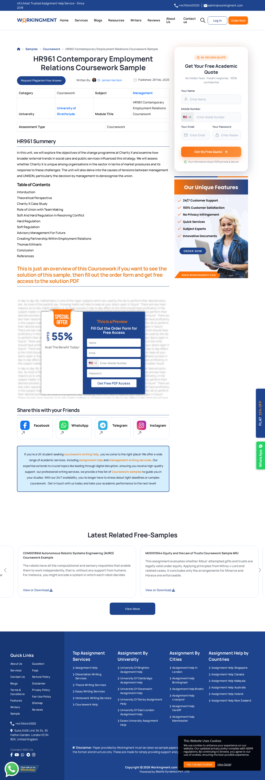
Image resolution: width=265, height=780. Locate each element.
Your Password (221, 127)
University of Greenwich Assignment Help (136, 691)
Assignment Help (86, 667)
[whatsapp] (22, 755)
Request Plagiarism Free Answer (41, 80)
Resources (116, 20)
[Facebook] (11, 755)
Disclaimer (39, 683)
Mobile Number (190, 109)
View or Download (54, 590)
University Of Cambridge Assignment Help (136, 680)
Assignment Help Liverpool (183, 697)
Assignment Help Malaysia (228, 681)
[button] (203, 20)
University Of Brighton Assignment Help (134, 670)
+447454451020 (189, 5)
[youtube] (17, 755)
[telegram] (28, 755)
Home (64, 20)
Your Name (188, 91)
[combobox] (93, 363)
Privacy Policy (41, 690)
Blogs (98, 20)
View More (132, 609)
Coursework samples (127, 472)
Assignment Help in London (185, 670)
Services (81, 20)
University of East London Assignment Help (137, 712)
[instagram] (33, 755)
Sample (15, 713)
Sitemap (37, 703)
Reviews (154, 20)
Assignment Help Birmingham (183, 680)
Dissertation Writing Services (88, 676)
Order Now (238, 20)
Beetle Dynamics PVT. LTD (173, 771)
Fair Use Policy (41, 696)
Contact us (189, 20)
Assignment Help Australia (228, 687)
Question (38, 664)
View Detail (224, 764)
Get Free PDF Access (114, 383)
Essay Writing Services (90, 691)
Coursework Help (86, 704)
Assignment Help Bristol (188, 689)
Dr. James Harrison (110, 80)
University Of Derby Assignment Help (141, 701)
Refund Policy (41, 677)
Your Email (187, 127)
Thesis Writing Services (90, 685)
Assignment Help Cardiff (183, 708)
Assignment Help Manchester (183, 719)
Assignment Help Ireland (227, 694)
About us (16, 664)
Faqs (35, 670)
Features (16, 700)
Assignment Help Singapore (229, 667)
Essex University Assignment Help (139, 723)
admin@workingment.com (225, 5)
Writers (135, 20)
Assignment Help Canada (227, 674)
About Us (170, 20)
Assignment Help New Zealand (231, 700)
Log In (217, 20)
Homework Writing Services (93, 698)
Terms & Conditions (17, 692)
